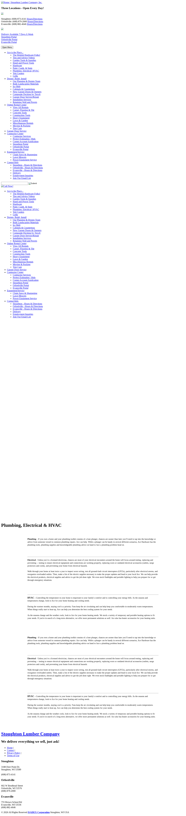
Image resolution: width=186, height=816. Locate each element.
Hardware (17, 65)
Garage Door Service (16, 131)
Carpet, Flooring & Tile (23, 110)
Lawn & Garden (20, 120)
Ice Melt (16, 86)
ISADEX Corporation (39, 812)
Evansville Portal (9, 42)
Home (10, 747)
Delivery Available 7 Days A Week (17, 34)
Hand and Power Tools (23, 63)
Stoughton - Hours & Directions (27, 165)
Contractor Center (15, 133)
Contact (10, 750)
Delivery (17, 173)
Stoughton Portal (9, 37)
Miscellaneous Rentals (23, 123)
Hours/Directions (34, 19)
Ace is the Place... (15, 52)
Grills (15, 76)
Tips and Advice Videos (24, 57)
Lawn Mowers (19, 157)
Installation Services (22, 99)
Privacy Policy (13, 753)
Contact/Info (12, 162)
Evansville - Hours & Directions (27, 170)
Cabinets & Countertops (24, 89)
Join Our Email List (22, 178)
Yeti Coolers (18, 73)
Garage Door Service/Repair (26, 97)
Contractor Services (22, 136)
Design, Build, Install (16, 78)
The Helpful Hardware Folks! (26, 55)
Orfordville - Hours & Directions (28, 167)
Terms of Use (13, 755)
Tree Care (17, 128)
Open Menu (7, 47)
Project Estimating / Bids (24, 139)
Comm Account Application (26, 141)
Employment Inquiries (23, 175)
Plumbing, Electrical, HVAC (26, 71)
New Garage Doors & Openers (27, 91)
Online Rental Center (16, 105)
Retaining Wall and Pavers (25, 102)
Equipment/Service (15, 152)
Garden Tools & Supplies (24, 60)
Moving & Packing (21, 126)
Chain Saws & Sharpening (25, 154)
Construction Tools (21, 115)
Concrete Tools (20, 112)
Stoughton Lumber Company (30, 733)
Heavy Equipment (21, 118)
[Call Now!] (7, 186)
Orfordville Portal (9, 39)
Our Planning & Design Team (26, 81)
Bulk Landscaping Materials (26, 84)
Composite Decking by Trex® (27, 94)
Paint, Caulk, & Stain (22, 68)
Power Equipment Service (25, 160)
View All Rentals (20, 107)
